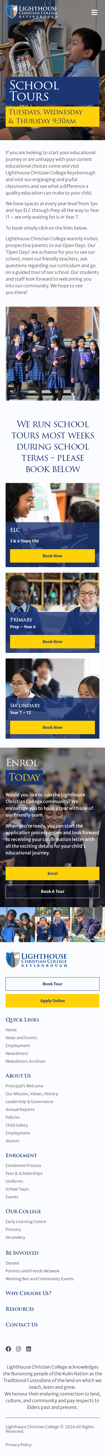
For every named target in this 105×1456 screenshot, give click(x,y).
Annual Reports (20, 1109)
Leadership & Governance (29, 1101)
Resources (20, 1309)
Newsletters (17, 1053)
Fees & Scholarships (24, 1173)
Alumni (12, 1141)
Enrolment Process (23, 1165)
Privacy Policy (19, 1445)
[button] (94, 12)
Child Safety (17, 1125)
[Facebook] (8, 1349)
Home (11, 1030)
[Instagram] (18, 1349)
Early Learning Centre (26, 1221)
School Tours (17, 1189)
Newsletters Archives (26, 1061)
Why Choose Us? (28, 1293)
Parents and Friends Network (33, 1271)
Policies (13, 1117)
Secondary (15, 1237)
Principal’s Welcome (24, 1086)
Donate (12, 1263)
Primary (13, 1229)
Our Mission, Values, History (32, 1094)
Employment (18, 1045)
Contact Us (22, 1325)
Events (12, 1197)
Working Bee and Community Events (40, 1279)
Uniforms (14, 1181)
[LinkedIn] (28, 1349)
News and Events (21, 1038)
